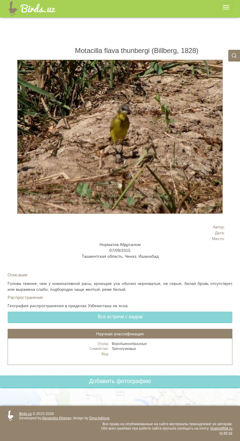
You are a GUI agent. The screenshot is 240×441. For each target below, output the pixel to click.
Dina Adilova (99, 418)
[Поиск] (234, 55)
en (226, 433)
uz (230, 433)
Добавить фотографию (120, 381)
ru (221, 433)
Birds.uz (25, 414)
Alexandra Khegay (56, 418)
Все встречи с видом (120, 316)
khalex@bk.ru (221, 428)
